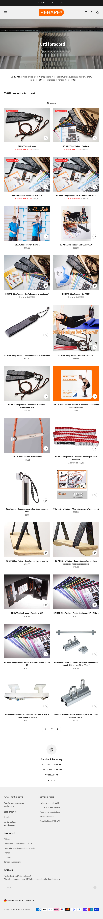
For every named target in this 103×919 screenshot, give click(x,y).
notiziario (8, 857)
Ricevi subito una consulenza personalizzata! (51, 3)
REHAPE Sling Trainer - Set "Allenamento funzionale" (27, 294)
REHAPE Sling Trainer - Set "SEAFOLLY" (76, 245)
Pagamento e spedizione (50, 812)
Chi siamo (8, 839)
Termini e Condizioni (12, 862)
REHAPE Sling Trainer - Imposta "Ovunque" (76, 355)
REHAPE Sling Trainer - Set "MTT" (76, 294)
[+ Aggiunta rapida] (45, 138)
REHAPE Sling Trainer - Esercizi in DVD (27, 613)
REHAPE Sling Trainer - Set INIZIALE (27, 195)
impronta (8, 853)
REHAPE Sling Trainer (27, 146)
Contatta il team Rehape (50, 807)
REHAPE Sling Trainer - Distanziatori (27, 457)
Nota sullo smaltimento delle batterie (19, 848)
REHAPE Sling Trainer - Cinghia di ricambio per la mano (27, 355)
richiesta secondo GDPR (49, 803)
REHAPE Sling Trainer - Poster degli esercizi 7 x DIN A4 (76, 613)
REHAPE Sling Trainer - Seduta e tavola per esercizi (27, 561)
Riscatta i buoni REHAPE (50, 821)
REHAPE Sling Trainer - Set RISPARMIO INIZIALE (76, 195)
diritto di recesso (47, 816)
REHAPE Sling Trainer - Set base (76, 146)
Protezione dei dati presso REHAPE (18, 844)
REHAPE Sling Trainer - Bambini (27, 245)
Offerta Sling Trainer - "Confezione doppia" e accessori (76, 509)
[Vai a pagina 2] (57, 729)
